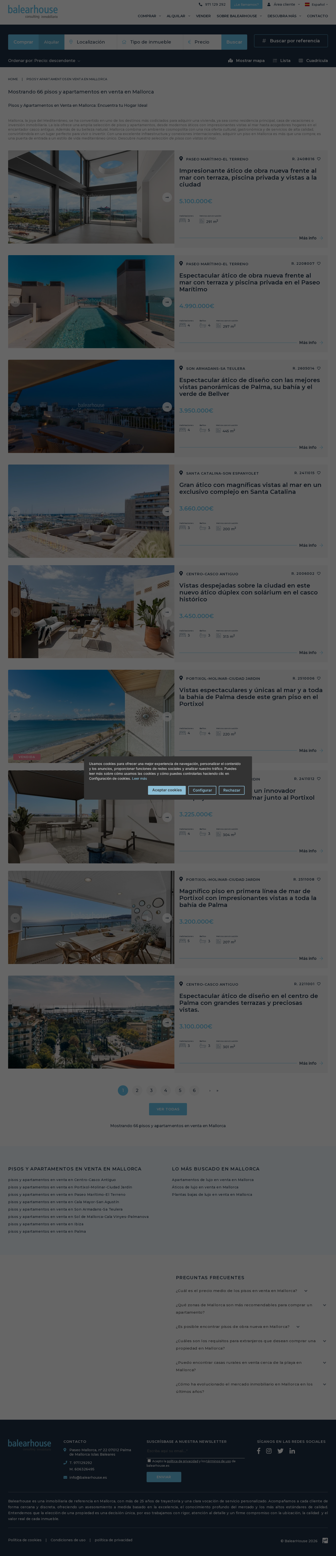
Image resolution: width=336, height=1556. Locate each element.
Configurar (202, 790)
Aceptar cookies (167, 790)
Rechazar (231, 790)
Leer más (139, 778)
